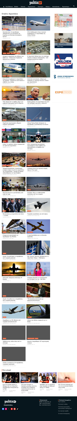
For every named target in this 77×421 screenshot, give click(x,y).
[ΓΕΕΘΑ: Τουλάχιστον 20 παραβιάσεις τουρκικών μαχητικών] (14, 354)
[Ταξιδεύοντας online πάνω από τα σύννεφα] (14, 333)
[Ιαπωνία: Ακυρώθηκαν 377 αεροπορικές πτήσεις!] (38, 333)
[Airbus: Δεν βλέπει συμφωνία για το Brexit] (38, 311)
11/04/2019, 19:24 (6, 259)
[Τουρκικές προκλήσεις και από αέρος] (38, 205)
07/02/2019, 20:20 (6, 323)
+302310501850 (46, 403)
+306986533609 (46, 405)
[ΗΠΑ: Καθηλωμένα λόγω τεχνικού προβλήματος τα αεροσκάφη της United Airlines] (38, 23)
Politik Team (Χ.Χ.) (12, 195)
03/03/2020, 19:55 (30, 215)
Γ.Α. (10, 280)
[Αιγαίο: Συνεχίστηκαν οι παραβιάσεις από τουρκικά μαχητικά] (14, 248)
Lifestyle (4, 381)
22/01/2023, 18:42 (6, 83)
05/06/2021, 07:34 (30, 150)
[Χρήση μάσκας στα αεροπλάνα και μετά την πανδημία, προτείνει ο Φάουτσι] (38, 93)
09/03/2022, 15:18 (30, 83)
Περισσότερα (65, 6)
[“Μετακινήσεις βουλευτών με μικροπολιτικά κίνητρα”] (38, 290)
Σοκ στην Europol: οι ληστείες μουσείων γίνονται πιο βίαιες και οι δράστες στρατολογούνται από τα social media (29, 387)
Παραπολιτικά (31, 6)
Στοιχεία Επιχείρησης (64, 413)
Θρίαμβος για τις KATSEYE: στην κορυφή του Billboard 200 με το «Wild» (47, 386)
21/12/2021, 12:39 (30, 104)
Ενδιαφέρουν (65, 381)
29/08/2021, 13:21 (6, 147)
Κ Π (34, 83)
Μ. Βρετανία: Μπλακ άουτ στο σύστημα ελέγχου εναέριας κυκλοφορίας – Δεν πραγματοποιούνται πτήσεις (38, 58)
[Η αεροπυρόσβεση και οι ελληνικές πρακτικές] (38, 226)
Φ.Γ (9, 38)
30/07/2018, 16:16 (6, 344)
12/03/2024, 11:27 (6, 38)
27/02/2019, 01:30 (30, 280)
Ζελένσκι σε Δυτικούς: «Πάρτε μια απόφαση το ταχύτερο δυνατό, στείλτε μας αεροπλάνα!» (37, 80)
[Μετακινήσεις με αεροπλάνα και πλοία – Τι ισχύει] (14, 205)
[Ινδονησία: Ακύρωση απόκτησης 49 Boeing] (14, 269)
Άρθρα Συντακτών (6, 274)
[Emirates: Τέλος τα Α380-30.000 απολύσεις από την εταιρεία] (38, 184)
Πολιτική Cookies (63, 404)
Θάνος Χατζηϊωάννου (37, 104)
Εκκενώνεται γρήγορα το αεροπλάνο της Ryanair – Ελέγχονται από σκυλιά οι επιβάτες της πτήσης (13, 80)
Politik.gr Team (36, 171)
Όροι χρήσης (61, 401)
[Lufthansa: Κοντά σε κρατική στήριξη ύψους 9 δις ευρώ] (38, 160)
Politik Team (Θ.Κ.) (12, 259)
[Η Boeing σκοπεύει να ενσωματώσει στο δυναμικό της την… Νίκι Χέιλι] (38, 269)
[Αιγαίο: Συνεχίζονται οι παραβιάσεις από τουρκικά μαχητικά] (14, 290)
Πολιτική (23, 6)
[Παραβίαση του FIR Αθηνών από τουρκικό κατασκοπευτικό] (14, 311)
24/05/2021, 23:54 (6, 174)
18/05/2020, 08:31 (6, 195)
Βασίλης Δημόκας (13, 104)
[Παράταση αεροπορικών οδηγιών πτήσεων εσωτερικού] (14, 114)
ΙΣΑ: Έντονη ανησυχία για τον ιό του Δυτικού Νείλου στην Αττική (65, 386)
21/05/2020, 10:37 (30, 171)
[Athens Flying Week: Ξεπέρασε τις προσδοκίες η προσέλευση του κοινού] (38, 114)
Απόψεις (4, 53)
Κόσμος (48, 6)
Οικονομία (40, 6)
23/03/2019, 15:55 (30, 259)
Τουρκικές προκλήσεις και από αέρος (37, 214)
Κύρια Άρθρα (13, 53)
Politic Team (11, 238)
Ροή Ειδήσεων (9, 6)
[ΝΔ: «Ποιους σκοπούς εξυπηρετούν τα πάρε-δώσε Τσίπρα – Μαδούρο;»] (38, 248)
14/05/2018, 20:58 (6, 365)
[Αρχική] (4, 6)
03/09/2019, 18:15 (6, 238)
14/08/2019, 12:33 (30, 238)
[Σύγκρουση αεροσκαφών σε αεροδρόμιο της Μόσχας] (14, 226)
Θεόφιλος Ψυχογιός (13, 174)
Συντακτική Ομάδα (63, 411)
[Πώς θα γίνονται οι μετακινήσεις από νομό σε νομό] (14, 184)
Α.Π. (10, 83)
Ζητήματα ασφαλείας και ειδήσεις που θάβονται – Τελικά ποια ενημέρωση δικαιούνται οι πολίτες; (13, 58)
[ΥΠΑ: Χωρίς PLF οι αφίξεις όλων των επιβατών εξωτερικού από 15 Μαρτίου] (14, 93)
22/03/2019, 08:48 (6, 280)
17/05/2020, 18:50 (30, 195)
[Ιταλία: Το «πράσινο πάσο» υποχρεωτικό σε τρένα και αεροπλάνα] (14, 135)
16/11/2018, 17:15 (30, 323)
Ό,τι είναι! (8, 381)
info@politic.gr (47, 401)
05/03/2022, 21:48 (6, 104)
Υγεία (32, 98)
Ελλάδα (16, 6)
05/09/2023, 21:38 (30, 36)
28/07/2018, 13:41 (30, 344)
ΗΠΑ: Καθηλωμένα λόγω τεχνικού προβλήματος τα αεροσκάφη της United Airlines (36, 34)
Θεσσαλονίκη (55, 6)
